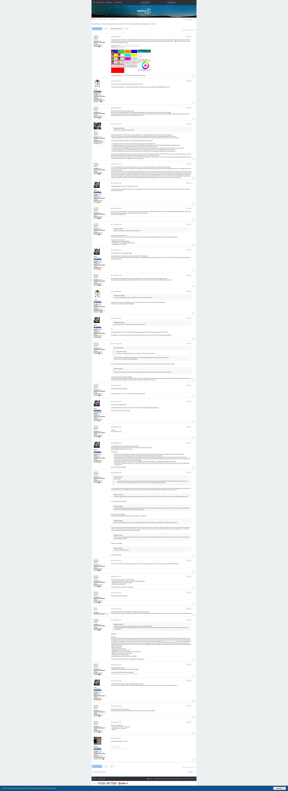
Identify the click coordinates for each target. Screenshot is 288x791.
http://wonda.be (120, 47)
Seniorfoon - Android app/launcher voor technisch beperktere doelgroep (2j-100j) (124, 24)
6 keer (103, 100)
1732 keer (96, 754)
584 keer (96, 199)
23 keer (103, 757)
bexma (95, 608)
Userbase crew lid (115, 745)
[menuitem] (145, 2)
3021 (100, 41)
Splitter (95, 131)
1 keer (107, 613)
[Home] (144, 11)
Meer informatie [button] (52, 788)
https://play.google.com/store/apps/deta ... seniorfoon (124, 673)
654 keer (100, 140)
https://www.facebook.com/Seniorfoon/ (129, 45)
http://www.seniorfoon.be (169, 641)
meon (95, 189)
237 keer (100, 45)
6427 (100, 137)
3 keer (103, 142)
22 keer (95, 43)
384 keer (96, 97)
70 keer (95, 139)
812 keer (100, 98)
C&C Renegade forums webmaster (119, 748)
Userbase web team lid (116, 747)
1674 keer (100, 756)
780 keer (100, 200)
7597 (100, 93)
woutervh (96, 36)
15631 (100, 751)
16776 (100, 194)
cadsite (95, 89)
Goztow (96, 746)
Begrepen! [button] (279, 788)
